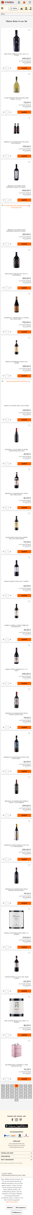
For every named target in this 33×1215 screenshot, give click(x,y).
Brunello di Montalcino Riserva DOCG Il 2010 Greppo (16, 802)
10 (12, 1089)
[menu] (2, 8)
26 (21, 1094)
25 (17, 1094)
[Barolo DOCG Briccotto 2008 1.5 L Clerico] (16, 919)
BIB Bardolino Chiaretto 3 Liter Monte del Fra (16, 1065)
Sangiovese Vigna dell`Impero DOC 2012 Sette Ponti (17, 538)
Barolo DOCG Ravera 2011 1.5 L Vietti (16, 670)
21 (30, 1091)
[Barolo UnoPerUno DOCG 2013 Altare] (16, 348)
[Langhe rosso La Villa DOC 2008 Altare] (16, 963)
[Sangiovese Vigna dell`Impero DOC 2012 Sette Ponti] (16, 524)
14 (30, 1089)
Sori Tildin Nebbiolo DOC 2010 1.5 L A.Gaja (16, 54)
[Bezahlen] (16, 1136)
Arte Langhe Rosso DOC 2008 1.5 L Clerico (16, 1021)
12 (21, 1089)
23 (8, 1094)
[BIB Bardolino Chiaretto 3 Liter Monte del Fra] (16, 1051)
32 (17, 1097)
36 (17, 1100)
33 (21, 1097)
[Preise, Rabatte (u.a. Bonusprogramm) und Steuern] (31, 8)
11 (16, 1089)
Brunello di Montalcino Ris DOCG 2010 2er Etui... (16, 142)
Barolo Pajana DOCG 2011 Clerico (16, 581)
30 (8, 1097)
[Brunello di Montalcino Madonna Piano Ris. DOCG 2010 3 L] (16, 172)
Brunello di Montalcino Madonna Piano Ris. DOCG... (16, 186)
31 (12, 1097)
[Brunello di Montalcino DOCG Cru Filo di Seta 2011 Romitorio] (16, 744)
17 (12, 1091)
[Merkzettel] (29, 2)
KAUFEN (24, 68)
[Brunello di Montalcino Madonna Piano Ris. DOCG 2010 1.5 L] (16, 216)
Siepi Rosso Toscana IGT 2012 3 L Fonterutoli (16, 274)
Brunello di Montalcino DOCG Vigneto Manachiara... (16, 889)
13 (25, 1089)
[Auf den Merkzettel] (29, 30)
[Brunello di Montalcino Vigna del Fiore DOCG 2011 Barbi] (16, 480)
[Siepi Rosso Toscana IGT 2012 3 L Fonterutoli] (16, 260)
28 (30, 1094)
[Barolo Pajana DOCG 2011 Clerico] (16, 568)
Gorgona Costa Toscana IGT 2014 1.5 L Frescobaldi (16, 845)
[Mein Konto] (19, 2)
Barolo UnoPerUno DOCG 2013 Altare (17, 362)
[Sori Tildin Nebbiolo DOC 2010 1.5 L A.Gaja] (16, 40)
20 (25, 1091)
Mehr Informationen (12, 1202)
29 (3, 1097)
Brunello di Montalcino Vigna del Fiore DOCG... (16, 494)
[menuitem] (19, 2)
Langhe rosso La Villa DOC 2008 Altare (16, 977)
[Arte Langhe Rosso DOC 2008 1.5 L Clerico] (16, 1007)
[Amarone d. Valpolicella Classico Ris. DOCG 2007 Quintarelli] (16, 304)
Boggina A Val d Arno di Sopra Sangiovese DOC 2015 (16, 450)
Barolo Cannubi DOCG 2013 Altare (16, 406)
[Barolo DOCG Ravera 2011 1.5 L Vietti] (16, 656)
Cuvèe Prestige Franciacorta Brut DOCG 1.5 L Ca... (16, 98)
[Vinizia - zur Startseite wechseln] (7, 4)
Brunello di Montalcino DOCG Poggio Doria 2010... (16, 714)
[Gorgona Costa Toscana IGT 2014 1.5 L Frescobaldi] (16, 832)
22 (3, 1094)
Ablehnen (10, 1207)
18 (16, 1091)
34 (25, 1097)
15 (3, 1091)
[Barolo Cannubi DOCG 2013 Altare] (16, 392)
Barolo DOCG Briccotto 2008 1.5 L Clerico (16, 933)
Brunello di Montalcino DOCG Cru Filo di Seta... (16, 758)
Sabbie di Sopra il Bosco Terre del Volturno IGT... (16, 626)
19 (21, 1091)
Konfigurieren (16, 1212)
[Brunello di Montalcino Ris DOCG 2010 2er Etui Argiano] (16, 128)
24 (12, 1094)
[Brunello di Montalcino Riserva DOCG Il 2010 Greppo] (16, 788)
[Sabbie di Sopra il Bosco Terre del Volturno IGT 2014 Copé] (16, 612)
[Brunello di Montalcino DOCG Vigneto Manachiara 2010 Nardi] (16, 876)
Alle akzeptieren (21, 1207)
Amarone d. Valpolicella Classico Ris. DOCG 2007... (16, 318)
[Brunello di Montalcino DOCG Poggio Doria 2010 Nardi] (16, 700)
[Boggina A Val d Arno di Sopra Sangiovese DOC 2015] (16, 436)
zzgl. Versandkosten (27, 62)
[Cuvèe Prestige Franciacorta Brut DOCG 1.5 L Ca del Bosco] (16, 84)
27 (25, 1094)
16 (7, 1091)
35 (30, 1097)
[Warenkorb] (24, 2)
